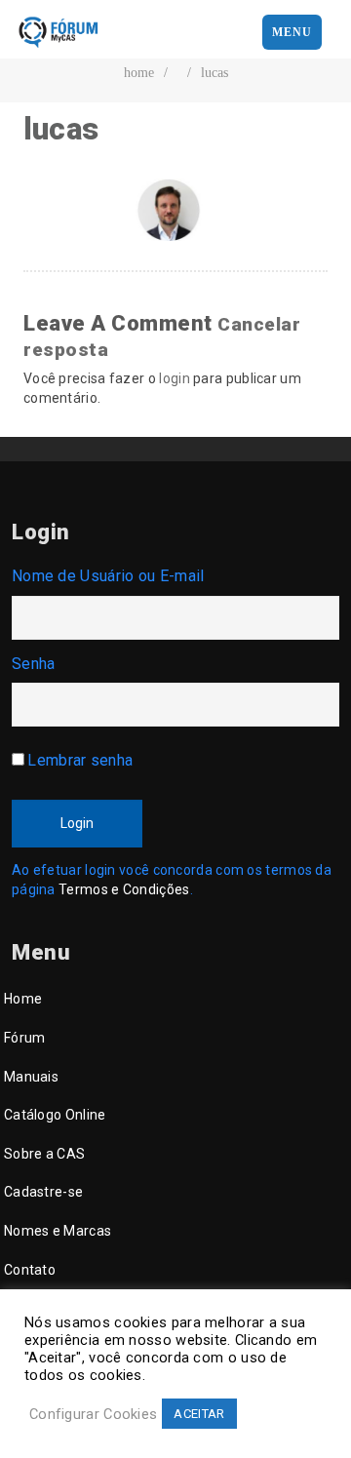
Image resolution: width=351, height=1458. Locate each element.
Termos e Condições (123, 889)
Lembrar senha (80, 760)
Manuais (31, 1076)
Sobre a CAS (44, 1154)
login (174, 378)
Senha (34, 663)
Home (23, 998)
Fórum (25, 1037)
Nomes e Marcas (57, 1231)
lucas (214, 72)
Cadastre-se (43, 1192)
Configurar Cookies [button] (93, 1414)
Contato (30, 1270)
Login (77, 823)
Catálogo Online (55, 1115)
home (139, 72)
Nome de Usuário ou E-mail (108, 576)
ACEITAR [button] (199, 1413)
